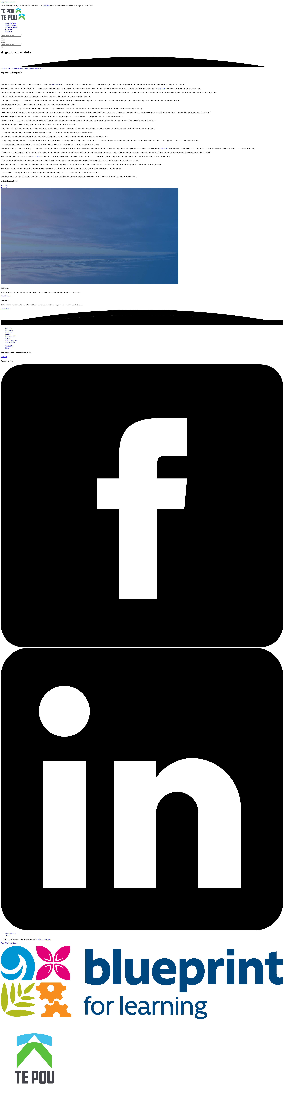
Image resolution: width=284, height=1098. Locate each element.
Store (7, 348)
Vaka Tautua (161, 88)
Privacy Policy (10, 933)
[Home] (142, 14)
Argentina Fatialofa (36, 68)
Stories (7, 334)
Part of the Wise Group (9, 943)
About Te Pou (10, 342)
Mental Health (10, 336)
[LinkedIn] (142, 930)
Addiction (8, 332)
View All (4, 185)
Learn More (5, 296)
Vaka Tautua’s (55, 84)
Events (7, 338)
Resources (9, 330)
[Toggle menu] (2, 42)
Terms (7, 935)
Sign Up (4, 357)
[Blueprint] (142, 1018)
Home (3, 68)
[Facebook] (142, 647)
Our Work (8, 328)
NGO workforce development (17, 68)
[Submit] (2, 38)
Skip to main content (8, 2)
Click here (46, 6)
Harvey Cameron (44, 939)
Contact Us (9, 346)
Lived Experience (11, 340)
